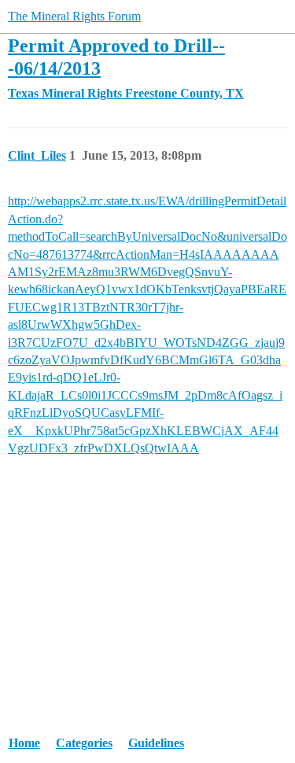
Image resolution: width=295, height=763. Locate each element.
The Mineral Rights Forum (74, 16)
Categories (84, 743)
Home (24, 743)
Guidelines (156, 743)
